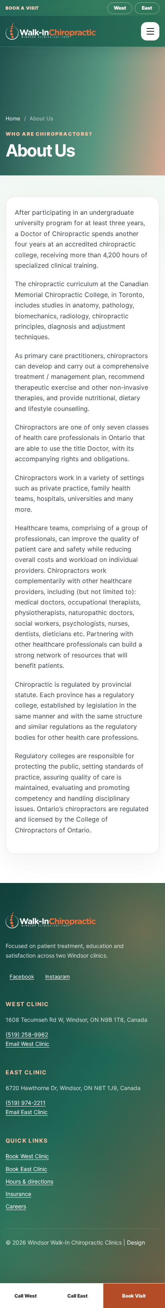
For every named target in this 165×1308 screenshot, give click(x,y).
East (147, 8)
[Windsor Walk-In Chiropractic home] (51, 31)
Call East (77, 1296)
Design (136, 1242)
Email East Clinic (27, 1112)
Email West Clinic (27, 1043)
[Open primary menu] (150, 31)
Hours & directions (29, 1181)
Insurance (18, 1193)
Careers (16, 1206)
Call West (25, 1296)
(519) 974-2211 (26, 1102)
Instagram (57, 976)
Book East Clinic (26, 1169)
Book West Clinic (27, 1156)
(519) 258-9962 (27, 1034)
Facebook (22, 976)
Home (13, 118)
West (120, 8)
